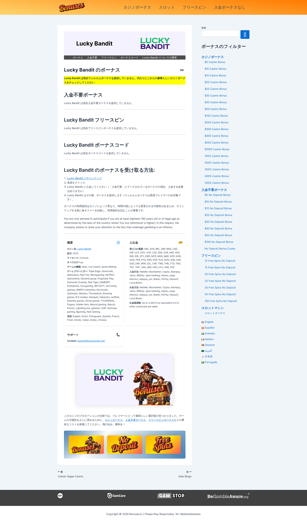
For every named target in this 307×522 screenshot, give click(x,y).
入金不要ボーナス (135, 420)
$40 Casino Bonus (216, 102)
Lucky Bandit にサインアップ (84, 178)
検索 (203, 27)
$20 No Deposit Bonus (218, 215)
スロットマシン (212, 308)
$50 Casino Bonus (216, 109)
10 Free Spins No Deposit (220, 260)
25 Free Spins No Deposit (220, 280)
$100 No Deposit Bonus (219, 241)
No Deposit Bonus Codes (220, 248)
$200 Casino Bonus (216, 122)
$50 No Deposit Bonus (218, 235)
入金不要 (92, 57)
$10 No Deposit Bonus (218, 201)
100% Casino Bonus (216, 155)
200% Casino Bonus (217, 162)
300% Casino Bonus (217, 169)
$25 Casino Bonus (216, 88)
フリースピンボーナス (161, 420)
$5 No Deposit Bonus (218, 194)
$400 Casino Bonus (216, 135)
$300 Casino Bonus (216, 129)
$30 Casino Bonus (216, 95)
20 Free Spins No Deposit (220, 274)
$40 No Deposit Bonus (218, 228)
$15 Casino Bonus (215, 75)
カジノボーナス (137, 7)
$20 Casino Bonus (216, 82)
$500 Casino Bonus (216, 142)
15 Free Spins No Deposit (220, 267)
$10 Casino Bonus (215, 68)
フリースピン (194, 7)
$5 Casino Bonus (215, 62)
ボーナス (78, 57)
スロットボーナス (215, 313)
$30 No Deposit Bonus (218, 221)
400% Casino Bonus (217, 176)
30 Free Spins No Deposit (220, 287)
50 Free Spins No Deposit (220, 294)
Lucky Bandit (84, 248)
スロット (167, 7)
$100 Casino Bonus (216, 115)
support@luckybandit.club (91, 340)
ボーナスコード (129, 57)
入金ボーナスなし (230, 7)
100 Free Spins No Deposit (221, 301)
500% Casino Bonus (217, 182)
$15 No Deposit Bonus (218, 208)
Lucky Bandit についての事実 (159, 57)
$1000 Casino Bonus (217, 149)
